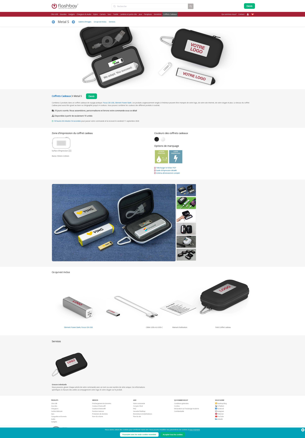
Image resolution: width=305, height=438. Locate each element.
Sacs (109, 14)
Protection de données (100, 414)
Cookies (177, 406)
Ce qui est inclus (100, 22)
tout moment (194, 429)
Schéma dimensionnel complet (168, 173)
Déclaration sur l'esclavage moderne (186, 409)
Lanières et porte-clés (128, 14)
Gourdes (63, 14)
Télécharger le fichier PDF (166, 168)
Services (112, 22)
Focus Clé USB (108, 103)
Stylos (95, 14)
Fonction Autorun (98, 411)
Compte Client (138, 406)
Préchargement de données (101, 403)
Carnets (103, 14)
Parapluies (148, 14)
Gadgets (71, 14)
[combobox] (150, 6)
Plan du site (137, 417)
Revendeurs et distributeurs (142, 414)
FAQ (134, 409)
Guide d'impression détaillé (166, 170)
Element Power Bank (123, 103)
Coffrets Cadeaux (170, 14)
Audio (53, 419)
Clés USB (54, 14)
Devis (91, 96)
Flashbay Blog (222, 403)
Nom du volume (97, 417)
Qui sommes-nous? (228, 14)
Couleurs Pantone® (98, 406)
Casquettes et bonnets (58, 417)
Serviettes (157, 14)
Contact (241, 14)
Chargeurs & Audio (84, 14)
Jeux (140, 14)
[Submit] (114, 6)
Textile (115, 14)
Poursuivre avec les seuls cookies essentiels (139, 434)
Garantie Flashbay (139, 411)
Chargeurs (54, 409)
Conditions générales (181, 403)
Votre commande (139, 403)
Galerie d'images (85, 22)
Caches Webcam (56, 411)
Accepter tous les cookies (173, 434)
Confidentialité (179, 411)
